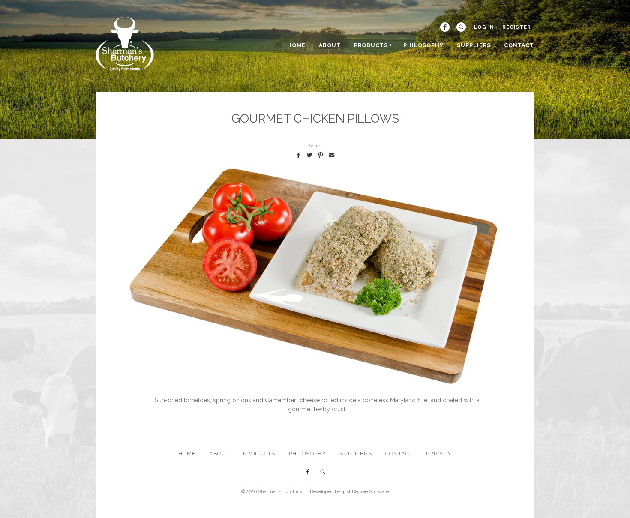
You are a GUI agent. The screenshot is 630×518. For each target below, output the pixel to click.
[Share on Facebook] (298, 155)
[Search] (461, 27)
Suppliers (355, 453)
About (219, 453)
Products (259, 453)
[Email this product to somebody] (331, 155)
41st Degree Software (365, 491)
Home (187, 453)
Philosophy (307, 453)
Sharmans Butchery (280, 491)
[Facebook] (445, 27)
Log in (484, 27)
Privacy (439, 453)
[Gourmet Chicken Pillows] (315, 276)
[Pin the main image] (320, 155)
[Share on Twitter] (309, 155)
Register (516, 27)
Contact (399, 453)
